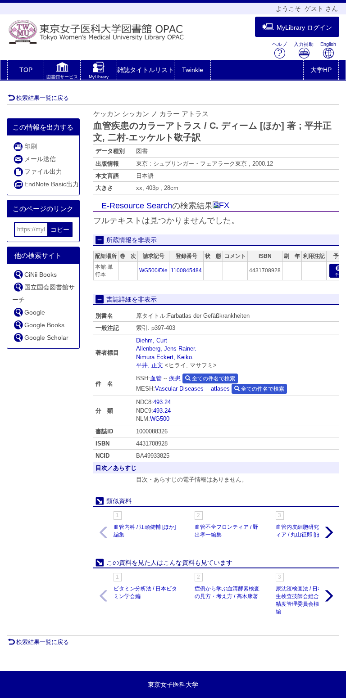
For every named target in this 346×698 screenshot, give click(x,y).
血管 (156, 378)
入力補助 (304, 44)
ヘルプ (279, 44)
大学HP (321, 69)
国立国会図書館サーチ (43, 293)
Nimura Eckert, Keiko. (165, 357)
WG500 (159, 418)
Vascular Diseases (179, 388)
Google (34, 312)
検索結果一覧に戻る (42, 98)
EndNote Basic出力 (51, 184)
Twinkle (192, 69)
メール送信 (40, 158)
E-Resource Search (136, 205)
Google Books (44, 325)
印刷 (30, 146)
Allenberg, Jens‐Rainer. (166, 348)
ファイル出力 (43, 171)
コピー (59, 229)
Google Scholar (46, 337)
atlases (220, 388)
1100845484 (186, 270)
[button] (62, 71)
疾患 (175, 378)
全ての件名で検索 (213, 378)
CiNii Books (40, 274)
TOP (25, 69)
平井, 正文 (149, 365)
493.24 (162, 402)
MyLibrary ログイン (304, 27)
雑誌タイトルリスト (145, 69)
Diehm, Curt (151, 340)
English (328, 44)
